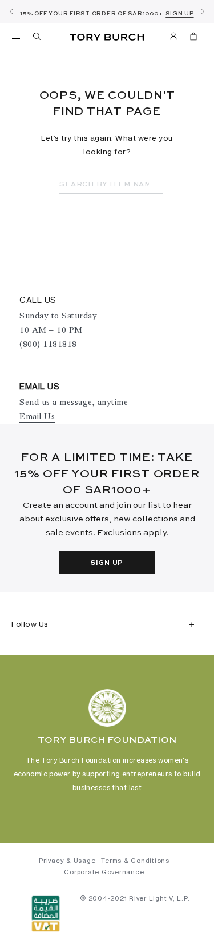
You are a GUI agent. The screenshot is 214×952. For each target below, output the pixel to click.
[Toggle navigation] (16, 36)
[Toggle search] (38, 38)
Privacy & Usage (67, 861)
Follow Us (30, 623)
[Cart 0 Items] (193, 38)
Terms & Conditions (135, 861)
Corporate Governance (104, 872)
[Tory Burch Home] (107, 37)
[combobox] (111, 184)
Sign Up (107, 563)
